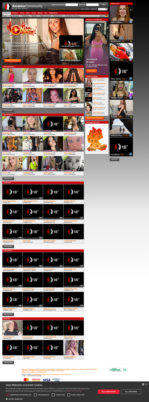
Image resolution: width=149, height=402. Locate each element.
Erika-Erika (67, 358)
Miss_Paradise (68, 310)
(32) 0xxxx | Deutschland (99, 108)
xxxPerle (66, 242)
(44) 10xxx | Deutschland (98, 79)
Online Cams (115, 3)
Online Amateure (45, 16)
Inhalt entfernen (55, 374)
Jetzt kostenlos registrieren (89, 9)
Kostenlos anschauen (12, 60)
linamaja (5, 202)
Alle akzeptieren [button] (109, 392)
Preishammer (58, 16)
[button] (50, 399)
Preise (27, 370)
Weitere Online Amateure (94, 118)
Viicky (25, 358)
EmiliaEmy (67, 202)
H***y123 (5, 358)
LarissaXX (6, 338)
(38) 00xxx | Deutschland (98, 89)
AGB (37, 369)
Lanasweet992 (7, 270)
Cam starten (91, 71)
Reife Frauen (42, 372)
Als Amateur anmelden (70, 369)
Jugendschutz (60, 369)
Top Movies (25, 16)
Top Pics (34, 16)
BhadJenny (47, 202)
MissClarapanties (48, 310)
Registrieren (31, 369)
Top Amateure (14, 16)
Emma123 (26, 338)
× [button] (146, 384)
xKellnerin (46, 338)
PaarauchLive (27, 270)
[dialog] (74, 391)
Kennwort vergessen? (73, 9)
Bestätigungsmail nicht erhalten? (57, 9)
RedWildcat (6, 290)
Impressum (43, 369)
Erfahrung (33, 370)
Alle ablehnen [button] (131, 392)
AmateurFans (93, 369)
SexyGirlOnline (48, 222)
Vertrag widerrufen (66, 374)
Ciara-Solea (26, 242)
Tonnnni (46, 358)
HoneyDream (47, 242)
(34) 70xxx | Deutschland (98, 103)
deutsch (102, 16)
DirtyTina (66, 270)
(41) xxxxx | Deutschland (98, 113)
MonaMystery (7, 242)
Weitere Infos (25, 372)
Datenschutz (50, 369)
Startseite (24, 369)
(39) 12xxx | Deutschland (98, 98)
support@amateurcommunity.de (41, 374)
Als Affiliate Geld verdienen (57, 370)
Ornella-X (11, 56)
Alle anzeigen (8, 110)
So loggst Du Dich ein (43, 370)
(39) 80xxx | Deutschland (99, 93)
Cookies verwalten (83, 369)
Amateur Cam (34, 372)
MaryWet (25, 202)
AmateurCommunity (25, 6)
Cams (5, 16)
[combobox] (143, 384)
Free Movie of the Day (72, 16)
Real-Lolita (6, 222)
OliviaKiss (67, 338)
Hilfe (23, 370)
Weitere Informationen (74, 391)
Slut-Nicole (47, 270)
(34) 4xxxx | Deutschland (100, 85)
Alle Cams (114, 159)
